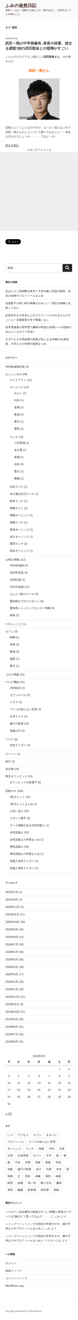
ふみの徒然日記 (20, 5)
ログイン (10, 1263)
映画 (12, 615)
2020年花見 (17, 572)
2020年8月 (11, 936)
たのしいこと (13, 624)
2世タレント (17, 796)
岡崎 (12, 637)
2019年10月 (12, 1011)
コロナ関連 (12, 674)
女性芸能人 (16, 832)
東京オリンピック (16, 776)
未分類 (9, 768)
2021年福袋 (17, 586)
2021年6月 (11, 899)
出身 (10, 1155)
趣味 (59, 1182)
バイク (9, 739)
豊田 (17, 428)
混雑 (10, 1176)
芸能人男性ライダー (22, 868)
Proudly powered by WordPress (23, 1311)
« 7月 (8, 1113)
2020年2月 (11, 981)
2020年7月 (11, 944)
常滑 (12, 644)
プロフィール (15, 1141)
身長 (10, 1189)
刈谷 (17, 400)
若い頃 (32, 1182)
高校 (56, 1189)
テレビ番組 (12, 682)
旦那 (49, 1169)
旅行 (8, 761)
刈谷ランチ (16, 486)
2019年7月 (11, 1034)
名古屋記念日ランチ (22, 493)
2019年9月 (11, 1019)
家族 (48, 1162)
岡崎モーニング (19, 515)
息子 (38, 1169)
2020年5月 (11, 959)
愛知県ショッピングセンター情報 (30, 608)
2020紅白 (15, 687)
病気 (48, 1176)
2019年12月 (12, 996)
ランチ (14, 436)
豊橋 (17, 478)
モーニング (16, 387)
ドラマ (14, 702)
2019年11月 (12, 1004)
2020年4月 (11, 966)
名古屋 (18, 449)
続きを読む (12, 145)
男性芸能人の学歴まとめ (25, 853)
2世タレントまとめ (21, 804)
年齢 (10, 1169)
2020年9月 (11, 929)
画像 (38, 1176)
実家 (38, 1162)
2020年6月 (11, 951)
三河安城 (19, 442)
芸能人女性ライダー (22, 860)
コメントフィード (16, 1278)
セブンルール (18, 695)
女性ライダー (18, 745)
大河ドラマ (16, 716)
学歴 (27, 1162)
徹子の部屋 (16, 723)
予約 (51, 1148)
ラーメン (10, 753)
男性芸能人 (16, 846)
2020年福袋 (17, 565)
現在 (27, 1176)
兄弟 (61, 1148)
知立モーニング (19, 536)
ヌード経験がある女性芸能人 (27, 825)
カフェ (9, 631)
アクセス (23, 1134)
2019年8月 (11, 1026)
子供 (17, 1162)
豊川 (17, 421)
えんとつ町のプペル (22, 593)
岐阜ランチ (16, 501)
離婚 (20, 1189)
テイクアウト (18, 380)
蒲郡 (12, 658)
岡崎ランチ (16, 522)
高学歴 (45, 1189)
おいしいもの (13, 374)
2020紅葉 (15, 579)
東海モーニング (19, 529)
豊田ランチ (16, 543)
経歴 (10, 1182)
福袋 (58, 1176)
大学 (49, 1155)
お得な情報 (12, 559)
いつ (10, 1134)
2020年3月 (11, 974)
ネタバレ (51, 1134)
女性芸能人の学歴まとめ (25, 839)
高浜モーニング (19, 550)
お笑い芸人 (16, 811)
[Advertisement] (39, 191)
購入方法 (46, 1182)
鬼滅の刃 (15, 730)
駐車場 (32, 1189)
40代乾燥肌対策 (15, 366)
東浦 (17, 414)
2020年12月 (12, 906)
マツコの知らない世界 (23, 709)
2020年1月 (11, 989)
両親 (41, 1148)
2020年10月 (12, 921)
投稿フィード (13, 1270)
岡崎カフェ (16, 508)
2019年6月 (11, 1041)
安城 (17, 407)
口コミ (37, 1155)
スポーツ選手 (18, 818)
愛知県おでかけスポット (25, 601)
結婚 (20, 1182)
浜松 (17, 464)
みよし (18, 393)
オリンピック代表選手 (23, 782)
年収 (58, 1162)
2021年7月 (11, 892)
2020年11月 (12, 914)
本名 (59, 1169)
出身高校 (23, 1155)
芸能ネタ (10, 790)
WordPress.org (14, 1285)
